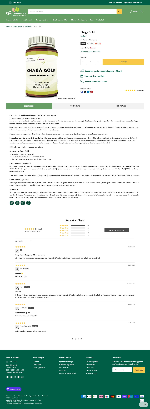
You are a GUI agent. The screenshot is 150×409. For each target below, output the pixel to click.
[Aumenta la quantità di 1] (98, 62)
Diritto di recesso (91, 370)
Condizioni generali (92, 362)
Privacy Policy (17, 396)
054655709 (13, 362)
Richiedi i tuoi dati (91, 373)
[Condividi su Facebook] (82, 92)
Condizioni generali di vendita (32, 396)
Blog (91, 20)
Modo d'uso (121, 106)
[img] (20, 247)
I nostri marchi (27, 20)
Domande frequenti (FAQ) (67, 373)
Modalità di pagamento (66, 365)
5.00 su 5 (38, 229)
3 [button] (75, 339)
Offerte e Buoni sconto (79, 20)
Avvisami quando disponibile (90, 52)
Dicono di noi (37, 365)
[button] (134, 11)
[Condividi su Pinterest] (91, 92)
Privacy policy (90, 365)
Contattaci (100, 20)
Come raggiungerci (39, 367)
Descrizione (29, 106)
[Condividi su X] (85, 92)
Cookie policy (90, 367)
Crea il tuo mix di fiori (60, 20)
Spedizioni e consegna (66, 362)
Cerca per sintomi (42, 20)
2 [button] (72, 339)
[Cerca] (119, 11)
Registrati (139, 370)
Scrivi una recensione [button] (116, 230)
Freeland (28, 27)
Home (8, 27)
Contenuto (75, 106)
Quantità (83, 57)
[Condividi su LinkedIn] (88, 92)
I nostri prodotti (12, 20)
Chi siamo (36, 362)
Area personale (64, 367)
